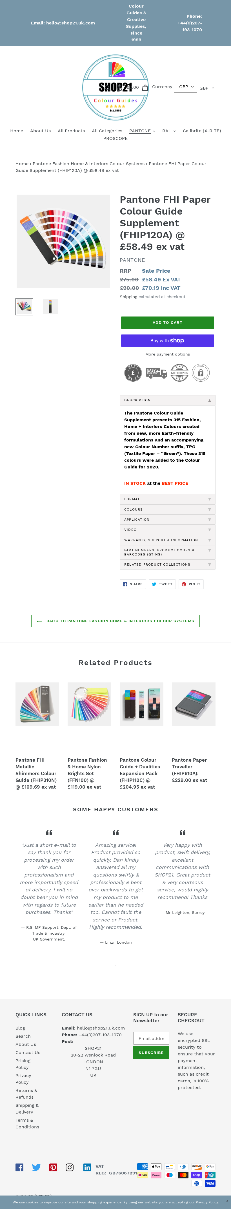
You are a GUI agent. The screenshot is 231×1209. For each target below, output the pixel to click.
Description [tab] (137, 400)
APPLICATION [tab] (137, 520)
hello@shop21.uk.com (70, 23)
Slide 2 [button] (115, 965)
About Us (25, 1044)
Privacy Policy (207, 1202)
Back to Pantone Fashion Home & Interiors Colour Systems (119, 621)
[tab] (168, 540)
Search (23, 1036)
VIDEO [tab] (130, 530)
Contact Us (27, 1052)
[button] (228, 1200)
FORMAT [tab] (132, 499)
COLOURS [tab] (133, 509)
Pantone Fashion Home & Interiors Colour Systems (89, 163)
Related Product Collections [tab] (157, 564)
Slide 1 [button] (107, 965)
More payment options (167, 354)
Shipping (128, 296)
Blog (20, 1028)
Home (21, 163)
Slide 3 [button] (124, 965)
